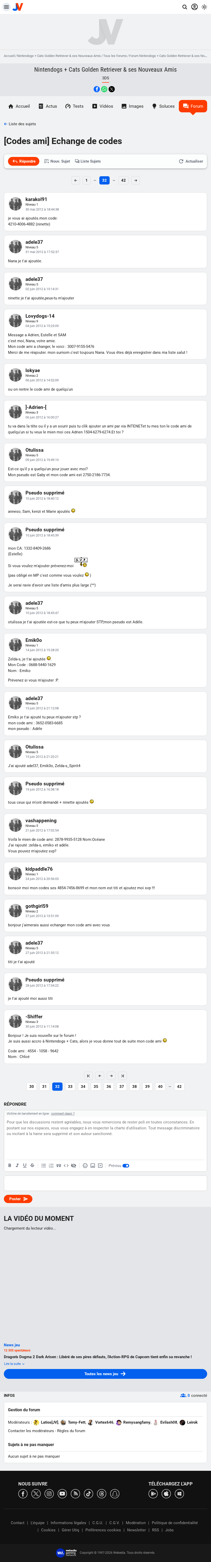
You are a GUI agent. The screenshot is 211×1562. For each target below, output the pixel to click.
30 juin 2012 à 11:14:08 (42, 1026)
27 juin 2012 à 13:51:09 (42, 916)
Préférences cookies (103, 1530)
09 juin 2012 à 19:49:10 (42, 460)
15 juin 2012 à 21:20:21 (42, 757)
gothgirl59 (36, 906)
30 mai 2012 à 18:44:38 (42, 209)
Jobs (169, 1530)
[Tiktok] (88, 1493)
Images (136, 106)
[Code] (66, 1166)
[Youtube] (62, 1493)
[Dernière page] (122, 1076)
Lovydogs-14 (40, 316)
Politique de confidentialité (175, 1523)
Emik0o (33, 640)
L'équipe (38, 1523)
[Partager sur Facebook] (97, 89)
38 (134, 1086)
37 (121, 1086)
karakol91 (36, 199)
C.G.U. (97, 1523)
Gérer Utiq (70, 1530)
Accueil (9, 56)
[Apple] (166, 1493)
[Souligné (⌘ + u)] (25, 1166)
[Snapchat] (114, 1493)
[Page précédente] (99, 1076)
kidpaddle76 (39, 869)
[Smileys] (85, 1166)
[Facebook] (23, 1493)
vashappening (41, 821)
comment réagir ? (63, 1113)
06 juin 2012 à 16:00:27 (42, 417)
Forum (197, 106)
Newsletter (136, 1530)
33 (70, 1086)
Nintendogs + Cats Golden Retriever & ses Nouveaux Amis (59, 56)
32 (104, 180)
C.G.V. (114, 1523)
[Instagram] (49, 1493)
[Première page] (88, 1076)
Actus (51, 106)
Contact (17, 1523)
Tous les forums (115, 56)
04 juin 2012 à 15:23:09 (42, 326)
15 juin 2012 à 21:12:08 (42, 708)
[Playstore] (153, 1493)
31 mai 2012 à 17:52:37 (42, 252)
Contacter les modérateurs (31, 1431)
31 (44, 1086)
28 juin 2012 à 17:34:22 (42, 985)
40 (160, 1086)
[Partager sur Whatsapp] (104, 89)
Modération (136, 1523)
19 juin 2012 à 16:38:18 (42, 789)
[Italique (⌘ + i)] (17, 1166)
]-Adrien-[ (35, 407)
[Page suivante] (111, 1076)
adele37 (34, 242)
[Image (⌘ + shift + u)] (93, 1166)
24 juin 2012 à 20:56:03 (42, 879)
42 (123, 180)
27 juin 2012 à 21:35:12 (42, 953)
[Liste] (44, 1166)
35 (96, 1086)
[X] (36, 1493)
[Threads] (101, 1493)
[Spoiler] (74, 1166)
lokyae (32, 370)
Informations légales (68, 1523)
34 (83, 1086)
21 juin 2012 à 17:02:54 (42, 830)
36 (109, 1086)
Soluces (167, 106)
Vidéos (106, 106)
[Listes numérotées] (51, 1166)
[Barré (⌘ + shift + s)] (32, 1166)
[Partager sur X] (112, 89)
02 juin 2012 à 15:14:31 (42, 289)
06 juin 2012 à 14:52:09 (42, 380)
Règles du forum (71, 1431)
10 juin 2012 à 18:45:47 (42, 613)
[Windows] (179, 1493)
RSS (155, 1530)
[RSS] (75, 1493)
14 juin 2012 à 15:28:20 (42, 650)
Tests (78, 106)
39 (147, 1086)
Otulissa (34, 450)
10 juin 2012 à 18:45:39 (42, 535)
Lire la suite (13, 1364)
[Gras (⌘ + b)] (10, 1166)
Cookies (48, 1530)
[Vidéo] (100, 1166)
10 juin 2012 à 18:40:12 (42, 498)
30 (31, 1086)
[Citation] (59, 1166)
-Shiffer (33, 1017)
